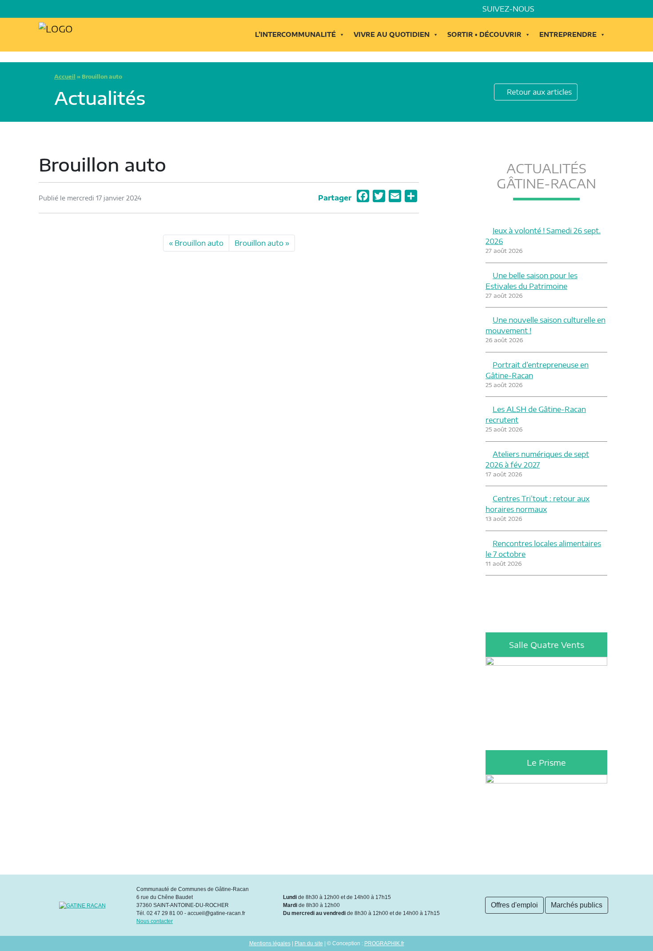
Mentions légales (270, 943)
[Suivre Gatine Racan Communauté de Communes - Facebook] (548, 8)
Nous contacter (154, 921)
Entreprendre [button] (568, 34)
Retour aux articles (538, 92)
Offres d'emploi (514, 905)
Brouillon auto (199, 243)
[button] (610, 8)
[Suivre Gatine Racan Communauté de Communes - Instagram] (573, 8)
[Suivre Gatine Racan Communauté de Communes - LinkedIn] (561, 8)
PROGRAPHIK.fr (384, 943)
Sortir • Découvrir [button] (484, 34)
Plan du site (309, 943)
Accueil (65, 76)
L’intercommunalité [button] (295, 34)
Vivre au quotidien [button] (392, 34)
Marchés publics (576, 905)
